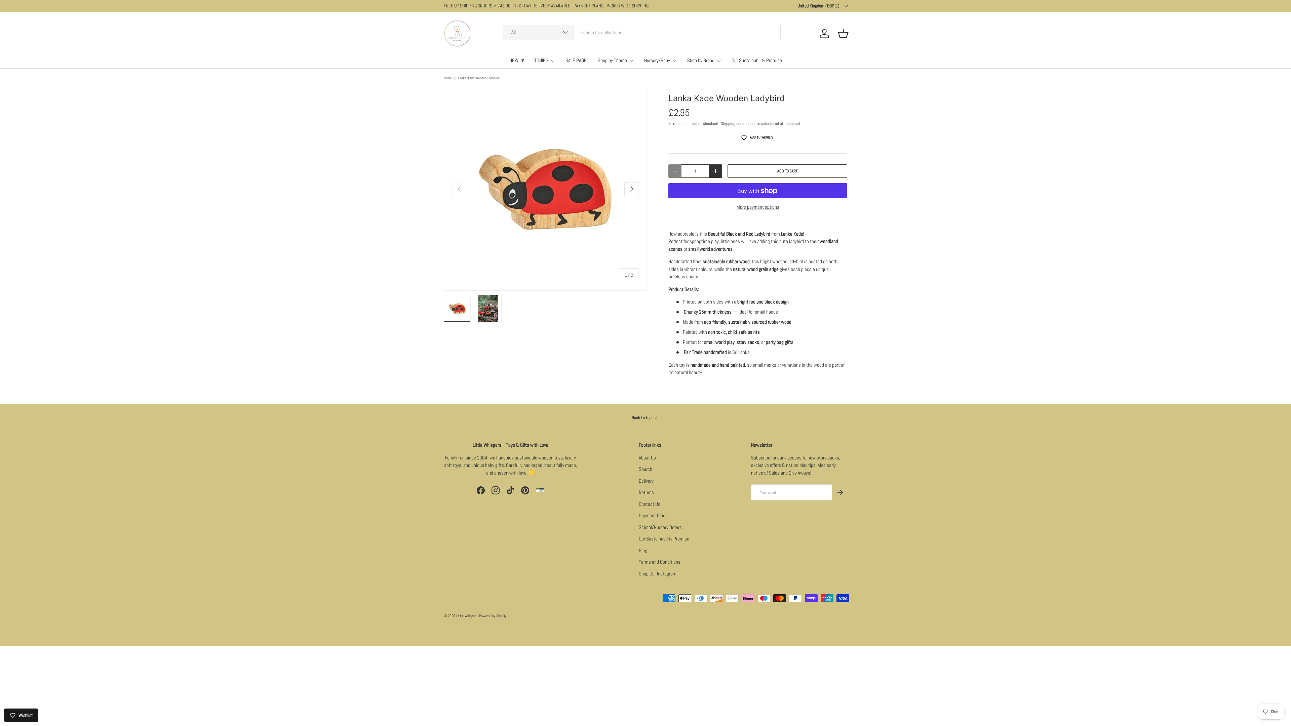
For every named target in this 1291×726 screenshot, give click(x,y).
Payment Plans (653, 515)
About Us (647, 457)
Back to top (642, 417)
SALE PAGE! (576, 60)
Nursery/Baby (657, 60)
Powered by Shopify (492, 615)
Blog (643, 550)
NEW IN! (516, 60)
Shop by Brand (700, 60)
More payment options (758, 207)
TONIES (541, 60)
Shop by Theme (612, 60)
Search (645, 469)
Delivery (646, 481)
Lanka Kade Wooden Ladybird (478, 78)
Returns (646, 492)
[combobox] (641, 32)
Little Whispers (466, 615)
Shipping (728, 123)
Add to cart (787, 171)
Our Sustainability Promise (757, 60)
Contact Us (649, 504)
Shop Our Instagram (657, 573)
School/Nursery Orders (660, 527)
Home (448, 78)
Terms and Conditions (659, 562)
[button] (843, 33)
